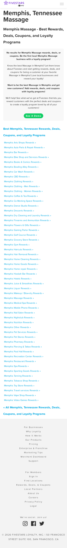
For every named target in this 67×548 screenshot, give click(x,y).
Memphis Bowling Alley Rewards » (21, 166)
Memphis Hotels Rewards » (17, 278)
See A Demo (33, 115)
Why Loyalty (33, 431)
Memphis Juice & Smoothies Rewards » (24, 283)
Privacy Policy (33, 501)
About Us (33, 493)
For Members (33, 472)
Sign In (33, 476)
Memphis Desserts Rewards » (19, 210)
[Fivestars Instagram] (25, 523)
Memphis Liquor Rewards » (17, 288)
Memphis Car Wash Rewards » (19, 171)
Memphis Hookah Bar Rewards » (20, 273)
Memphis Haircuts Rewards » (18, 249)
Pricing (33, 444)
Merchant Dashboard (33, 456)
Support (33, 460)
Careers (33, 497)
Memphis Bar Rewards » (16, 152)
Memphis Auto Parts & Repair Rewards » (24, 147)
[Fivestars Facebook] (34, 523)
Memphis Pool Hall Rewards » (19, 351)
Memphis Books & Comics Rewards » (22, 162)
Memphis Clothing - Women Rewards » (23, 191)
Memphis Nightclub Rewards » (19, 317)
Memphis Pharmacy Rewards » (19, 341)
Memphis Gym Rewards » (16, 244)
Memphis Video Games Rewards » (21, 400)
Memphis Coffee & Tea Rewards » (21, 196)
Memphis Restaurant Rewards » (20, 361)
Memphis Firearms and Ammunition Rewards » (27, 220)
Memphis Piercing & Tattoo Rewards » (23, 346)
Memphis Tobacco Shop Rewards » (21, 380)
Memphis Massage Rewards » (19, 298)
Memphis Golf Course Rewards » (20, 235)
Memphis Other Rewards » (17, 327)
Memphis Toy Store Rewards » (19, 385)
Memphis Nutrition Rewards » (19, 322)
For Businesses (33, 427)
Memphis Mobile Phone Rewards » (21, 307)
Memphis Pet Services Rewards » (20, 332)
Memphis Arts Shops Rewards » (20, 142)
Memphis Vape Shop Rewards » (20, 395)
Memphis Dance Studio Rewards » (21, 205)
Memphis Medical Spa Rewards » (20, 303)
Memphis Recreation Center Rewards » (23, 356)
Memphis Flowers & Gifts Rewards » (22, 225)
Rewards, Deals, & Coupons (33, 484)
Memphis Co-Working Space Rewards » (23, 200)
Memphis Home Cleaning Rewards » (22, 259)
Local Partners (33, 489)
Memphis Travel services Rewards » (22, 390)
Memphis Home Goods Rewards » (21, 264)
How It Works (33, 435)
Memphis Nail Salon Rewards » (19, 312)
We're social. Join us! (33, 517)
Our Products (33, 439)
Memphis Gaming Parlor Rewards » (21, 230)
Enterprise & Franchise (33, 448)
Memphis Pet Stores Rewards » (19, 337)
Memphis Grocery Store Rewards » (21, 239)
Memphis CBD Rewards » (16, 176)
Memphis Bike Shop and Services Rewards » (26, 157)
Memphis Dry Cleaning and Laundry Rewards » (27, 215)
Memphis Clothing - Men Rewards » (22, 186)
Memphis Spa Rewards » (16, 366)
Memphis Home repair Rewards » (20, 269)
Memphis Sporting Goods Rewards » (22, 371)
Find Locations (33, 480)
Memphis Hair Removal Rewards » (21, 254)
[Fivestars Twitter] (42, 523)
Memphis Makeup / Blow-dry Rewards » (24, 293)
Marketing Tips (33, 452)
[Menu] (62, 3)
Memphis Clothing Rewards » (18, 181)
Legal (33, 506)
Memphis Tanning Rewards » (18, 375)
